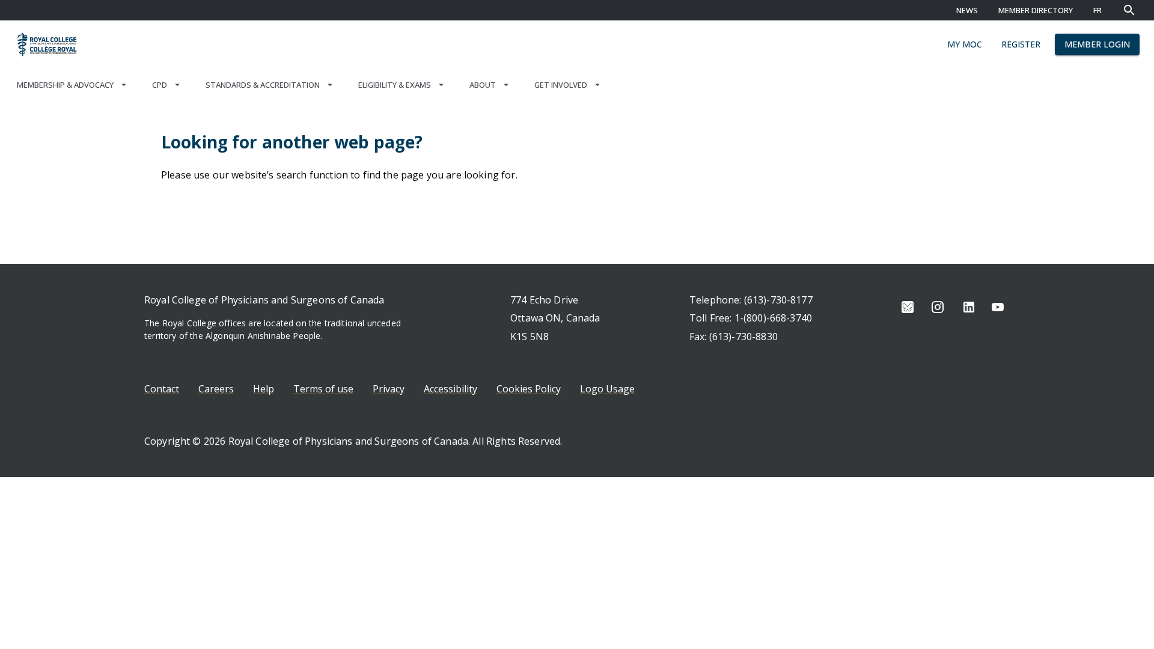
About (482, 84)
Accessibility (450, 388)
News (967, 10)
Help (263, 388)
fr (1097, 10)
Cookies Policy (528, 388)
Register (1020, 44)
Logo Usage (607, 388)
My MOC (964, 44)
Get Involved (560, 84)
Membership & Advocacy (65, 84)
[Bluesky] (907, 307)
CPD (159, 84)
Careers (216, 388)
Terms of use (323, 388)
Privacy (389, 388)
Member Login (1097, 44)
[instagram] (937, 307)
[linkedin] (968, 307)
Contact (161, 388)
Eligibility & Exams (394, 84)
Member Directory (1035, 10)
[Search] (1129, 10)
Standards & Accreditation (263, 84)
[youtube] (998, 307)
